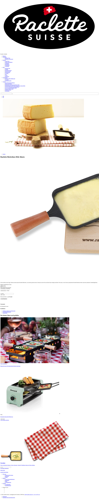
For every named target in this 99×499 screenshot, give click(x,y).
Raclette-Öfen (7, 58)
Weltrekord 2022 (8, 90)
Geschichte (7, 66)
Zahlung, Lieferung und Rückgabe (9, 310)
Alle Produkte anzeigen (4, 420)
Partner (6, 477)
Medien (4, 478)
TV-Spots (7, 79)
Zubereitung (7, 65)
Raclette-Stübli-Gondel (9, 88)
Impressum (5, 496)
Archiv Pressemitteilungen (10, 479)
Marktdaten (7, 480)
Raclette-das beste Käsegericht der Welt (12, 84)
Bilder (6, 481)
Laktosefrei (7, 63)
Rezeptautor (7, 91)
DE (3, 96)
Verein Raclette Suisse (9, 475)
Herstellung (7, 64)
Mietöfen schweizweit (9, 59)
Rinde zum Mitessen (8, 62)
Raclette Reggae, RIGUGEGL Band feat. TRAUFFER (15, 85)
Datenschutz (5, 312)
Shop (4, 67)
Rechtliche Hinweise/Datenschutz (9, 497)
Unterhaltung (5, 77)
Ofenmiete (5, 57)
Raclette (4, 60)
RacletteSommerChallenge (10, 82)
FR (3, 97)
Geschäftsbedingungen (7, 311)
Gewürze (6, 73)
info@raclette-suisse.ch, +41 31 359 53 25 (32, 494)
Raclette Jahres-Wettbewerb (10, 78)
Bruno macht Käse (8, 83)
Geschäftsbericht (8, 482)
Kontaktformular (8, 485)
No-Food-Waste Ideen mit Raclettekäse (12, 86)
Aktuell (4, 81)
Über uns (4, 474)
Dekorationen (7, 72)
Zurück (4, 154)
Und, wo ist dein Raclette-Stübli (11, 87)
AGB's (6, 75)
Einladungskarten (8, 80)
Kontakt (4, 483)
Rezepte (4, 56)
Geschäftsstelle (7, 484)
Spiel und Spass (8, 71)
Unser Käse (7, 61)
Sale (6, 74)
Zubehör (6, 69)
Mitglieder (7, 476)
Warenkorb (7, 76)
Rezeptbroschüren (8, 70)
